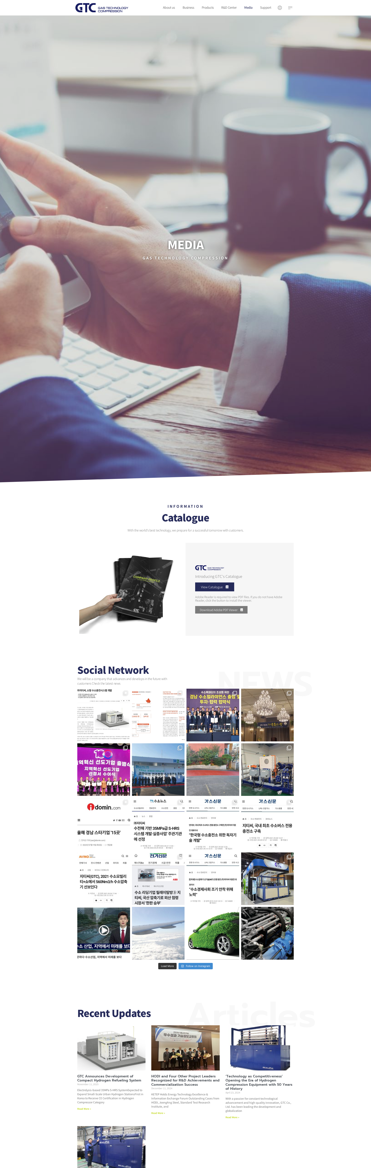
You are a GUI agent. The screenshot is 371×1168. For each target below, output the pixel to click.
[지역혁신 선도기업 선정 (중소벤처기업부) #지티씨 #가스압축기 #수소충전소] (103, 769)
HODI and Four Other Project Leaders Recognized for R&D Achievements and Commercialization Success (185, 1080)
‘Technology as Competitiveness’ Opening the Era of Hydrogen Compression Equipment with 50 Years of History (258, 1083)
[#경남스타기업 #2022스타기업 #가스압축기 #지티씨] (103, 824)
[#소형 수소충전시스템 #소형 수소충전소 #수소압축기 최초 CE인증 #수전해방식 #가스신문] (103, 715)
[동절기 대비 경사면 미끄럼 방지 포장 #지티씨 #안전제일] (212, 769)
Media (248, 7)
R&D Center (229, 7)
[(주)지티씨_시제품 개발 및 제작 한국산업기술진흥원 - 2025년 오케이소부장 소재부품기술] (158, 715)
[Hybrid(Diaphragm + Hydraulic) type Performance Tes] (267, 769)
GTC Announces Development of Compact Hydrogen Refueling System (109, 1078)
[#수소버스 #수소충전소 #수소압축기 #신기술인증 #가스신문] (212, 824)
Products (208, 7)
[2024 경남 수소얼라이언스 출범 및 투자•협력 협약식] (212, 715)
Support (265, 7)
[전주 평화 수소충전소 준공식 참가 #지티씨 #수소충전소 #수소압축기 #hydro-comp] (158, 769)
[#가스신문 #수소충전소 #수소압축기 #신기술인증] (212, 878)
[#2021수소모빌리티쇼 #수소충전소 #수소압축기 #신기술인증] (103, 878)
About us (169, 7)
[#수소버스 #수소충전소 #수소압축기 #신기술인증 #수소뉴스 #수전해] (158, 824)
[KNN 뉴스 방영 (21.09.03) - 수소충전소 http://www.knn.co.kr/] (103, 933)
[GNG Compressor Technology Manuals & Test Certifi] (267, 933)
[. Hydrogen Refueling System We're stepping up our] (212, 933)
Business (188, 7)
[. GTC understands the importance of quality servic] (158, 933)
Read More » (84, 1108)
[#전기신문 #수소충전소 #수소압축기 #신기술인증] (158, 878)
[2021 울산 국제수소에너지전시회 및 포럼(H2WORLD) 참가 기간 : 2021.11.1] (267, 878)
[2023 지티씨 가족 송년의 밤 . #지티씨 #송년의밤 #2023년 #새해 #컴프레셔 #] (267, 715)
